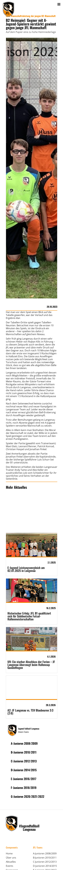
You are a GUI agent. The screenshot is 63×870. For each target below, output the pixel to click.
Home (9, 853)
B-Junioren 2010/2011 (45, 857)
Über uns (11, 857)
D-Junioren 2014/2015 (45, 865)
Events (9, 865)
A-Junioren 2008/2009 (45, 853)
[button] (59, 4)
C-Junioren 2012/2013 (45, 861)
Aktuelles (11, 861)
